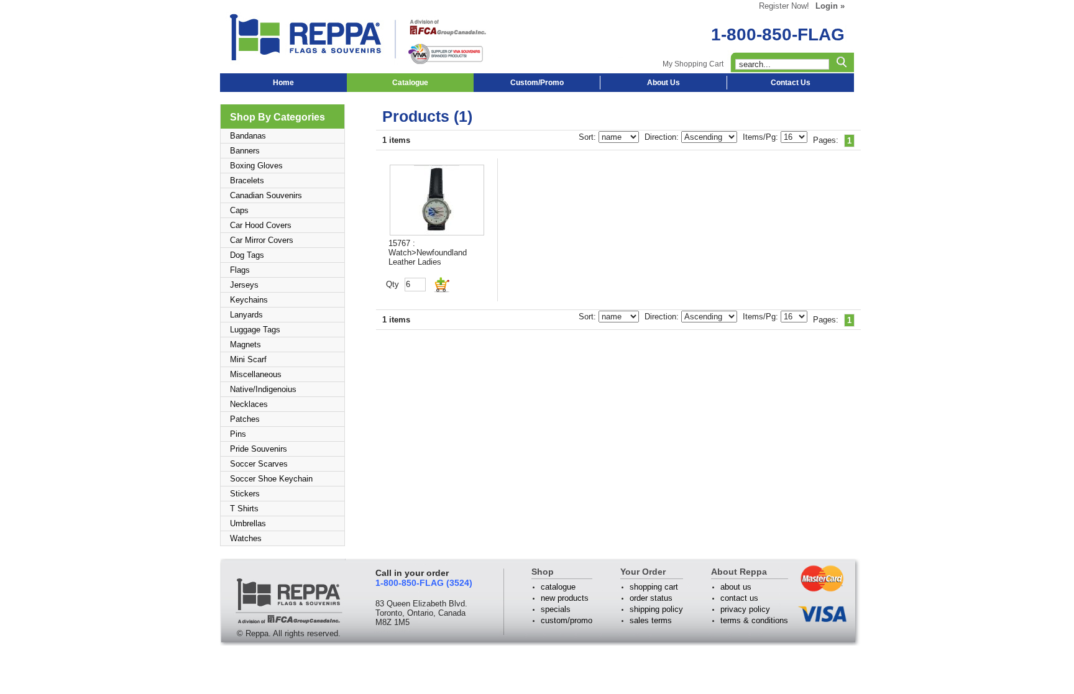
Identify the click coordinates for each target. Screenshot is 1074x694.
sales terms (651, 620)
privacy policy (745, 609)
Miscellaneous (256, 374)
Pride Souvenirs (258, 449)
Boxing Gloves (256, 165)
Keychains (249, 299)
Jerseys (244, 285)
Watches (246, 538)
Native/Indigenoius (263, 389)
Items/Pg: (762, 137)
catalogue (558, 586)
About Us (663, 82)
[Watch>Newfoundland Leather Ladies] (437, 200)
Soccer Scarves (259, 463)
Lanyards (246, 314)
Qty (392, 284)
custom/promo (566, 620)
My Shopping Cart (693, 64)
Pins (238, 434)
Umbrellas (248, 523)
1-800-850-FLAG (778, 34)
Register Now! (784, 6)
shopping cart (654, 586)
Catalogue (410, 82)
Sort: (589, 137)
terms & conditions (754, 620)
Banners (245, 150)
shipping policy (656, 609)
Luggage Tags (255, 329)
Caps (239, 210)
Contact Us (790, 82)
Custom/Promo (537, 82)
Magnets (245, 344)
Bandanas (248, 135)
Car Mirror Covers (261, 240)
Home (283, 82)
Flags (240, 270)
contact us (739, 598)
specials (556, 609)
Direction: (663, 137)
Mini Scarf (248, 359)
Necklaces (249, 404)
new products (565, 598)
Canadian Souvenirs (266, 195)
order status (651, 598)
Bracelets (247, 180)
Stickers (245, 493)
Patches (245, 419)
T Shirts (244, 508)
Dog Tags (247, 255)
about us (735, 586)
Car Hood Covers (260, 225)
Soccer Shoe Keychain (271, 478)
